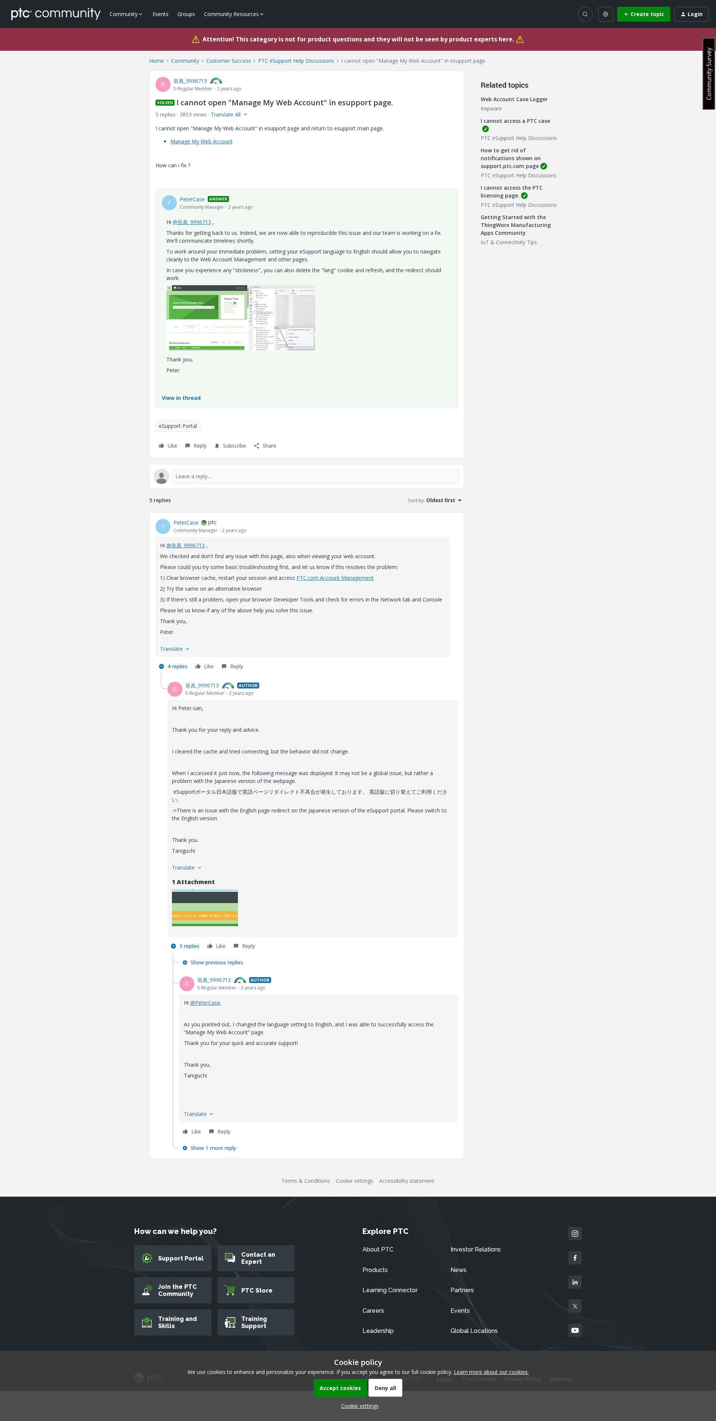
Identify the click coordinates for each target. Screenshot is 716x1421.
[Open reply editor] (307, 476)
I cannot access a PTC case (515, 120)
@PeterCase (205, 1002)
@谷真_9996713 (192, 222)
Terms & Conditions (306, 1180)
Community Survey (709, 73)
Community (185, 60)
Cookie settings (354, 1180)
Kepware (491, 108)
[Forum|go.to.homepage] (56, 14)
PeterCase (192, 199)
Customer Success (228, 60)
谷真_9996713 (190, 80)
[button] (643, 14)
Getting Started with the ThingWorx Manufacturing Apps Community (516, 225)
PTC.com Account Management (335, 577)
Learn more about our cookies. (491, 1371)
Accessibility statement (406, 1180)
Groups (186, 14)
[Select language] (605, 14)
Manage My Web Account (201, 141)
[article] (307, 595)
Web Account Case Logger (514, 99)
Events (161, 14)
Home (156, 60)
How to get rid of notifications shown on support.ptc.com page (511, 158)
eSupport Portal (178, 425)
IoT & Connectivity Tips (509, 242)
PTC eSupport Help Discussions (296, 60)
